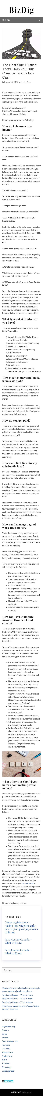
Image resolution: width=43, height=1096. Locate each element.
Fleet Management (10, 1041)
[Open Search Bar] (39, 20)
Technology (6, 1067)
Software (5, 1063)
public (4, 1060)
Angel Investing (8, 1027)
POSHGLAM (27, 884)
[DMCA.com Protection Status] (7, 1082)
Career (16, 903)
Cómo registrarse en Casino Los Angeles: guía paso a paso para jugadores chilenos (21, 927)
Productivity (7, 1056)
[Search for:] (21, 970)
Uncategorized (8, 1071)
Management (7, 1052)
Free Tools (6, 1049)
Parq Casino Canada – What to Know (18, 941)
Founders (6, 1045)
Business (8, 903)
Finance (22, 903)
